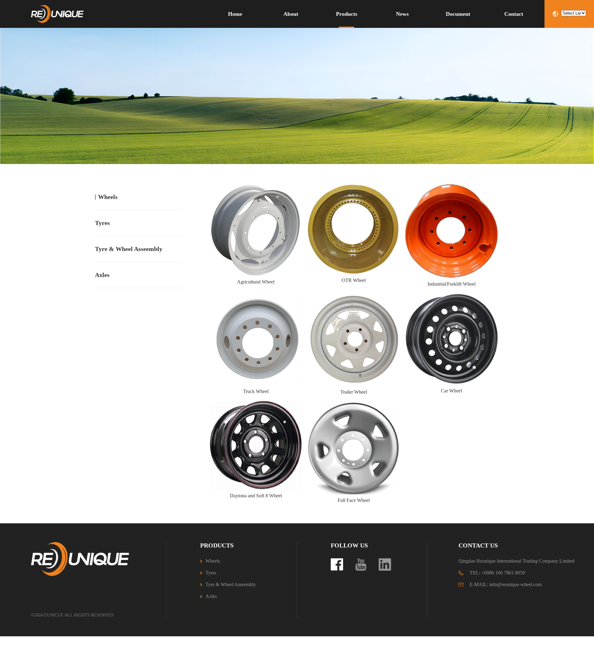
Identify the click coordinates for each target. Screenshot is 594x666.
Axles (102, 274)
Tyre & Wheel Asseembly (128, 248)
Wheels (108, 196)
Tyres (102, 222)
